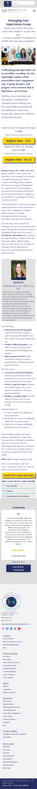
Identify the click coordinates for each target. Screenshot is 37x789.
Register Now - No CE (18, 159)
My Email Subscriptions (10, 762)
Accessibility (7, 737)
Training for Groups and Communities (14, 734)
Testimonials (7, 689)
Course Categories (9, 674)
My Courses (6, 750)
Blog (4, 725)
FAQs (4, 648)
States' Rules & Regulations (11, 713)
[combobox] (24, 3)
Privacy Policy (7, 785)
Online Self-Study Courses (11, 662)
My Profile (6, 747)
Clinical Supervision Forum (11, 707)
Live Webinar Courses (10, 665)
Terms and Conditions (21, 785)
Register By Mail (8, 704)
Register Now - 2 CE (18, 141)
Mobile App (6, 768)
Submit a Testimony (9, 692)
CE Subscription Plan (9, 671)
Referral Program (8, 765)
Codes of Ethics (8, 716)
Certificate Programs (9, 668)
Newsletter (6, 722)
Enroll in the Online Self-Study (18, 475)
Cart (7, 5)
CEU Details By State (9, 710)
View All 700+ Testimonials (18, 568)
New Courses (7, 659)
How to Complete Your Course (12, 642)
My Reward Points (8, 756)
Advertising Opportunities (11, 645)
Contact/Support (8, 638)
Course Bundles (8, 678)
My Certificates (7, 759)
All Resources (7, 701)
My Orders (6, 753)
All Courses (6, 656)
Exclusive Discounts (9, 719)
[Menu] (34, 11)
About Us (6, 686)
